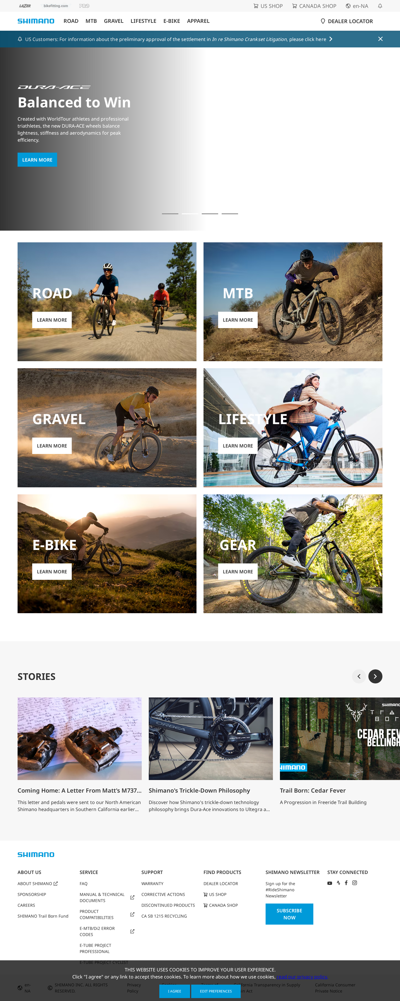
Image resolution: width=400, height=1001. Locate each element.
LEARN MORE (37, 159)
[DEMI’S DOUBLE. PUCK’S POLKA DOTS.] (170, 213)
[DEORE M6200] (230, 213)
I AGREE (174, 991)
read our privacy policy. (302, 976)
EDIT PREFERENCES (216, 991)
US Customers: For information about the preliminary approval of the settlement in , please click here (175, 39)
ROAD (71, 21)
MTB (91, 21)
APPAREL (198, 21)
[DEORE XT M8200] (210, 213)
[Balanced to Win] (190, 213)
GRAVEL (114, 21)
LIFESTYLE (143, 21)
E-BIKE (171, 21)
